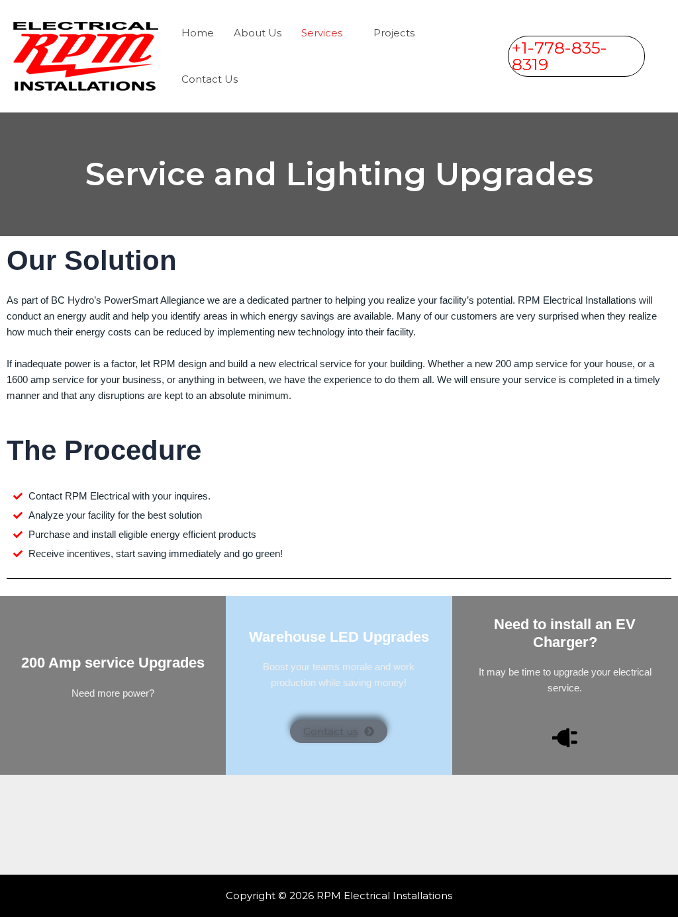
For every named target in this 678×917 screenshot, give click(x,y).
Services (321, 32)
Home (197, 32)
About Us (257, 32)
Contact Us (209, 79)
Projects (393, 32)
